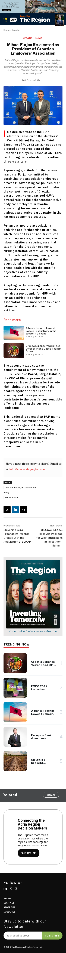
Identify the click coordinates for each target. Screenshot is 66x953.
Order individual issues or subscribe (33, 631)
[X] (7, 509)
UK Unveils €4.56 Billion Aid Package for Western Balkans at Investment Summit (49, 537)
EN (12, 19)
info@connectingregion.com (27, 469)
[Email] (23, 509)
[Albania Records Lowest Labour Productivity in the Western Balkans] (14, 333)
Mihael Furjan (11, 497)
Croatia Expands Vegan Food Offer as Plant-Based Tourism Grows (43, 348)
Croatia (16, 30)
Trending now (16, 644)
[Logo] (35, 19)
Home (7, 30)
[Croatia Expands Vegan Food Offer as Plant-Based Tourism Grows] (14, 350)
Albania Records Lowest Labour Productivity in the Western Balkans (41, 331)
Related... (11, 795)
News (38, 37)
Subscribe (52, 935)
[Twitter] (11, 889)
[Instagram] (16, 889)
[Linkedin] (15, 509)
